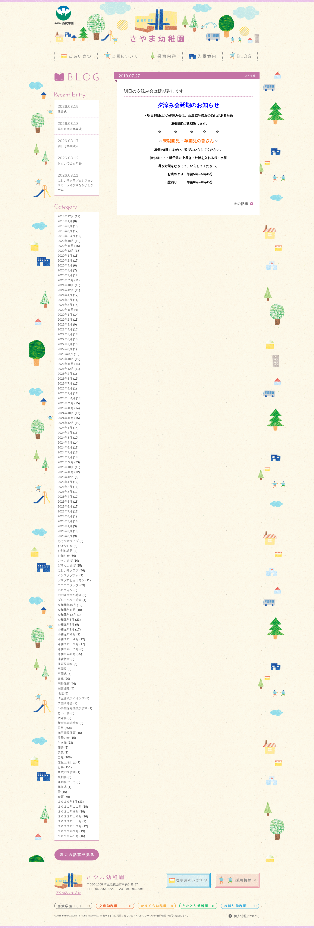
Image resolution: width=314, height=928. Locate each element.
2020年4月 (65, 265)
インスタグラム (68, 575)
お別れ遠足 (65, 550)
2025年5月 (65, 501)
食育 (61, 796)
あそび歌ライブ (68, 541)
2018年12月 (66, 216)
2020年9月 (65, 275)
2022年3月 (65, 324)
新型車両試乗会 (68, 723)
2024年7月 (65, 452)
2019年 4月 (66, 236)
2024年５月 (65, 462)
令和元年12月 (67, 614)
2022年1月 (65, 314)
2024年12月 (66, 423)
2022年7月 (65, 344)
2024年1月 (65, 427)
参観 (61, 678)
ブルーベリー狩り (70, 600)
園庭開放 (64, 688)
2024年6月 (65, 447)
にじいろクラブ (68, 570)
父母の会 (64, 737)
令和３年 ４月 (68, 639)
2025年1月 (65, 482)
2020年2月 (65, 260)
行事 (61, 767)
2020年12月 (66, 250)
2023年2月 (65, 373)
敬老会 (62, 718)
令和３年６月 (67, 654)
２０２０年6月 (67, 801)
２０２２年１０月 (70, 816)
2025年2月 (65, 486)
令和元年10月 (67, 605)
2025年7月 (65, 511)
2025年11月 (65, 472)
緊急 (61, 752)
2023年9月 (65, 393)
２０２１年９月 (68, 811)
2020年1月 (65, 255)
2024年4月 (65, 442)
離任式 (62, 787)
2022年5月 (65, 334)
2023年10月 (66, 359)
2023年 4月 (66, 398)
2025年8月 (65, 516)
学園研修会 (65, 703)
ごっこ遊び (65, 560)
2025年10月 (66, 467)
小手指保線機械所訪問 (73, 708)
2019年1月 (65, 221)
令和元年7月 (66, 624)
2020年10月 (66, 241)
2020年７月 (65, 280)
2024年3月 (65, 437)
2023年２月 (65, 403)
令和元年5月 (66, 619)
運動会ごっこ (67, 782)
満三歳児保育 (67, 732)
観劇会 (62, 777)
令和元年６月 (67, 634)
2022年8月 (65, 349)
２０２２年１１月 (70, 821)
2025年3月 (65, 491)
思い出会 (64, 713)
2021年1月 (65, 295)
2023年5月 (65, 378)
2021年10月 (66, 285)
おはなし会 (65, 546)
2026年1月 (65, 526)
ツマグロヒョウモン (71, 580)
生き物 (62, 742)
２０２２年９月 (68, 831)
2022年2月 (65, 319)
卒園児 (62, 668)
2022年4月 (65, 329)
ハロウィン (65, 590)
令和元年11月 (67, 609)
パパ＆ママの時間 (70, 595)
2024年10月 (66, 413)
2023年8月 (65, 388)
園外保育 (64, 683)
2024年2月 (65, 432)
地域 (61, 693)
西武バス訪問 (67, 772)
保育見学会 (65, 664)
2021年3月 (65, 304)
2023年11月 (65, 364)
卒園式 (62, 673)
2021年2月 (65, 300)
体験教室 (64, 659)
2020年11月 (65, 245)
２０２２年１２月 (70, 826)
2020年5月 (65, 270)
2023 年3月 (65, 354)
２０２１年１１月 (70, 806)
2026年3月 (65, 536)
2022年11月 (65, 309)
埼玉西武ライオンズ (71, 698)
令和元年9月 (66, 629)
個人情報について (247, 916)
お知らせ (64, 555)
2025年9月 (65, 521)
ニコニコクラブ (68, 585)
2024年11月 (65, 418)
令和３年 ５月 (68, 644)
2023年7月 (65, 383)
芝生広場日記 (67, 762)
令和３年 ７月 (68, 649)
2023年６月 (65, 408)
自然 (61, 757)
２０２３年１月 (68, 836)
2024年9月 (65, 457)
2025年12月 (66, 477)
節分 (61, 747)
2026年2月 (65, 531)
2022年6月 (65, 339)
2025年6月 (65, 506)
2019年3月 (65, 231)
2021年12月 (66, 290)
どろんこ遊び (67, 565)
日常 (61, 728)
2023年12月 (66, 368)
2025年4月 (65, 496)
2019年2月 (65, 226)
